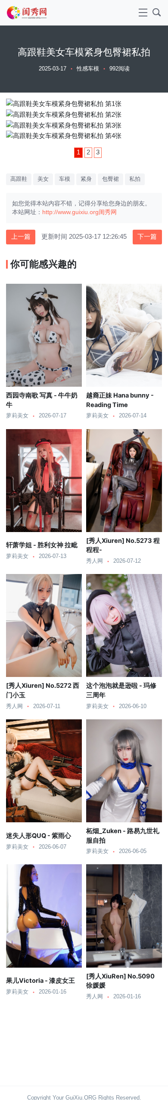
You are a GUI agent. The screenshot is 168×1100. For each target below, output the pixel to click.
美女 (43, 179)
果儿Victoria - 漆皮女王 (40, 981)
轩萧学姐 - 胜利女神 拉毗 (42, 545)
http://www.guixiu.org (70, 212)
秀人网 (94, 561)
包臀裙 (110, 179)
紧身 (86, 179)
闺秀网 (108, 212)
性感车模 (88, 69)
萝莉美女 (17, 416)
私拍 (134, 179)
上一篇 (21, 236)
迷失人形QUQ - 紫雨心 (38, 836)
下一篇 (147, 236)
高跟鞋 (18, 179)
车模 (64, 179)
